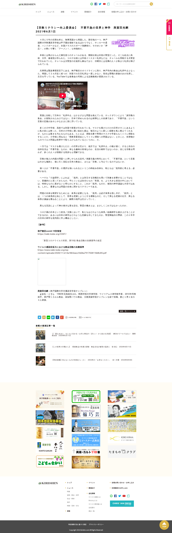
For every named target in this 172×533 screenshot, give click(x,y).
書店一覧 (92, 511)
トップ (69, 482)
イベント (92, 482)
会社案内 (92, 507)
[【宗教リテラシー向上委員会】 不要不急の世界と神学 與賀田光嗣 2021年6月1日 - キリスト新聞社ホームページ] (53, 319)
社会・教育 (70, 498)
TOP (164, 526)
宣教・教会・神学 (73, 495)
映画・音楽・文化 (73, 506)
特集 (68, 491)
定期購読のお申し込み (120, 488)
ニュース (70, 488)
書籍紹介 (92, 488)
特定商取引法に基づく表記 (77, 524)
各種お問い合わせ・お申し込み (123, 482)
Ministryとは (93, 500)
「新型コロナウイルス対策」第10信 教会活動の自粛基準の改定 (72, 240)
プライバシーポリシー (96, 524)
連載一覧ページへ (126, 311)
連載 (68, 511)
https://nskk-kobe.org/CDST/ (52, 234)
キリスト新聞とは (95, 497)
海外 (68, 502)
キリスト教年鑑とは (95, 504)
